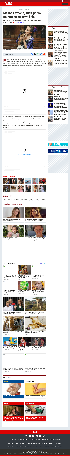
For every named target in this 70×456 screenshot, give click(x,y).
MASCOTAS (21, 9)
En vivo (65, 4)
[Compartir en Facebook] (32, 54)
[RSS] (40, 436)
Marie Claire (26, 439)
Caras (17, 443)
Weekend (38, 439)
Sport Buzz (49, 443)
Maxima (60, 443)
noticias (13, 382)
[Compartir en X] (35, 54)
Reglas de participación (51, 447)
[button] (24, 38)
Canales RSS (11, 447)
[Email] (44, 54)
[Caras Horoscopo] (58, 152)
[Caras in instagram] (26, 436)
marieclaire (35, 382)
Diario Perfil (13, 439)
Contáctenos (28, 447)
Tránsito (60, 447)
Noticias (20, 439)
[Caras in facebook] (30, 436)
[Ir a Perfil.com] (65, 1)
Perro (31, 199)
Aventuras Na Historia (31, 443)
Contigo (22, 443)
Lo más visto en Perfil (56, 87)
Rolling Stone (41, 443)
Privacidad (35, 447)
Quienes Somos (19, 447)
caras (13, 404)
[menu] (3, 4)
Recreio (55, 443)
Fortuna (33, 439)
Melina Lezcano (7, 199)
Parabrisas (45, 439)
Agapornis (15, 199)
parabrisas (35, 404)
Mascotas (43, 199)
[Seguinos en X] (33, 436)
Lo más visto (53, 28)
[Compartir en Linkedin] (41, 54)
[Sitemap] (44, 436)
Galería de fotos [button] (19, 22)
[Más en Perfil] (11, 378)
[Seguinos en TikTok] (37, 436)
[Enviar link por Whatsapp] (38, 54)
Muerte (36, 199)
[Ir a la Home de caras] (8, 5)
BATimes (57, 439)
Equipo (41, 447)
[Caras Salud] (58, 146)
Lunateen (51, 439)
